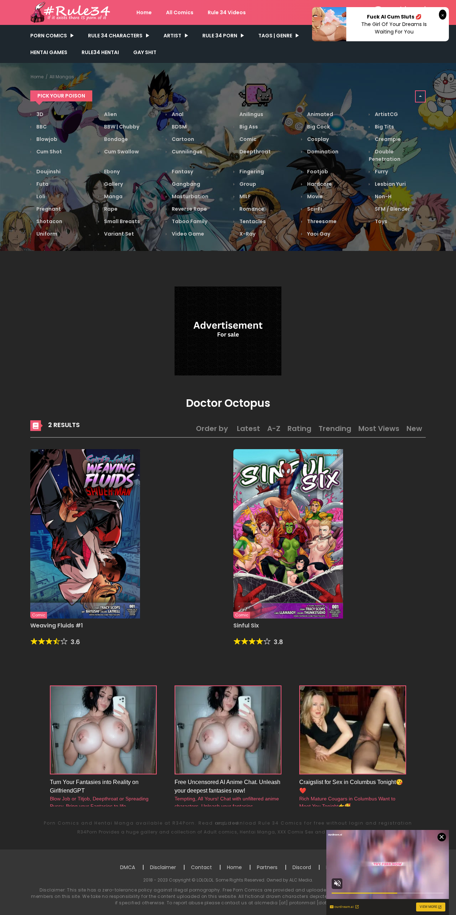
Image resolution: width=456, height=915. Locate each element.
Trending (334, 428)
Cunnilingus (186, 151)
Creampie (387, 139)
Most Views (378, 428)
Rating (299, 428)
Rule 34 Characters (115, 35)
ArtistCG (386, 114)
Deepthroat (254, 151)
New (414, 428)
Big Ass (248, 126)
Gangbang (185, 184)
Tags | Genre (275, 35)
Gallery (113, 184)
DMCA (127, 867)
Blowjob (46, 139)
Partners (267, 867)
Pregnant (48, 208)
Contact (201, 867)
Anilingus (250, 114)
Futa (41, 184)
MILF (244, 196)
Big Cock (318, 126)
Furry (381, 171)
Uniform (46, 233)
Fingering (251, 171)
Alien (110, 114)
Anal (177, 114)
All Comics (179, 12)
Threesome (321, 221)
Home (144, 12)
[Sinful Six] (288, 533)
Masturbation (189, 196)
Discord (301, 867)
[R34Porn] (71, 12)
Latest (248, 428)
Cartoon (182, 139)
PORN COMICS (48, 35)
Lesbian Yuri (390, 184)
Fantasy (182, 171)
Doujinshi (48, 171)
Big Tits (384, 126)
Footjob (317, 171)
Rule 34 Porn (219, 35)
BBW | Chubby (121, 126)
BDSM (179, 126)
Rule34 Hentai (100, 52)
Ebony (111, 171)
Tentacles (252, 221)
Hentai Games (48, 52)
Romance (251, 208)
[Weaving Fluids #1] (85, 533)
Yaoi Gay (318, 233)
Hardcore (319, 184)
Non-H (383, 196)
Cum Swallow (121, 151)
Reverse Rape (189, 208)
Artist (172, 35)
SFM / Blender (392, 208)
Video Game (187, 233)
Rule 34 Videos (227, 12)
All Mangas (62, 77)
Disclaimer (163, 867)
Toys (380, 221)
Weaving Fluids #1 (56, 625)
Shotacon (48, 221)
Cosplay (317, 139)
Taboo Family (189, 221)
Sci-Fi (314, 208)
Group (247, 184)
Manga (113, 196)
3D (39, 114)
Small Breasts (121, 221)
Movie (314, 196)
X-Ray (246, 233)
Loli (40, 196)
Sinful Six (246, 625)
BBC (41, 126)
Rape (110, 208)
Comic (247, 139)
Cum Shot (48, 151)
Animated (319, 114)
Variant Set (118, 233)
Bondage (115, 139)
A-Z (273, 428)
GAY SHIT (144, 52)
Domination (322, 151)
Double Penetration (384, 155)
